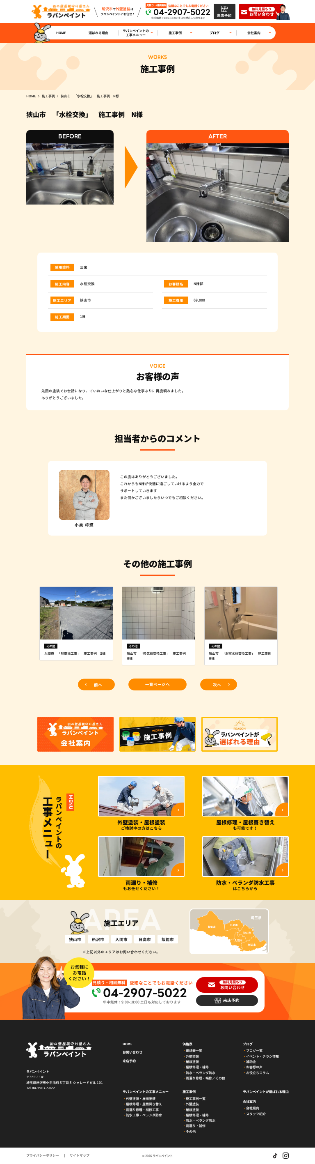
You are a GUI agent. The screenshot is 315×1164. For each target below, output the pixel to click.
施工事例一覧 (195, 1098)
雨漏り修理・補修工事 (142, 1109)
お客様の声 (254, 1067)
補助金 (251, 1061)
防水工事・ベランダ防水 (144, 1115)
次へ (217, 684)
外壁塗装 (192, 1056)
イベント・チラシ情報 (262, 1056)
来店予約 (129, 1061)
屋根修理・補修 (197, 1067)
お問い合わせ (132, 1052)
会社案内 (252, 1108)
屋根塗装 (192, 1061)
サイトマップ (79, 1155)
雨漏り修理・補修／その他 (205, 1078)
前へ (98, 684)
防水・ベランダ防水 (200, 1072)
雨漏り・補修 (195, 1125)
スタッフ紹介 (256, 1113)
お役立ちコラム (257, 1072)
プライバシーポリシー (42, 1155)
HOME (127, 1044)
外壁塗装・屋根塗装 (140, 1098)
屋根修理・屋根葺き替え (144, 1104)
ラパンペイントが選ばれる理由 (266, 1092)
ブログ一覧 (254, 1050)
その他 (191, 1131)
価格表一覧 (194, 1050)
